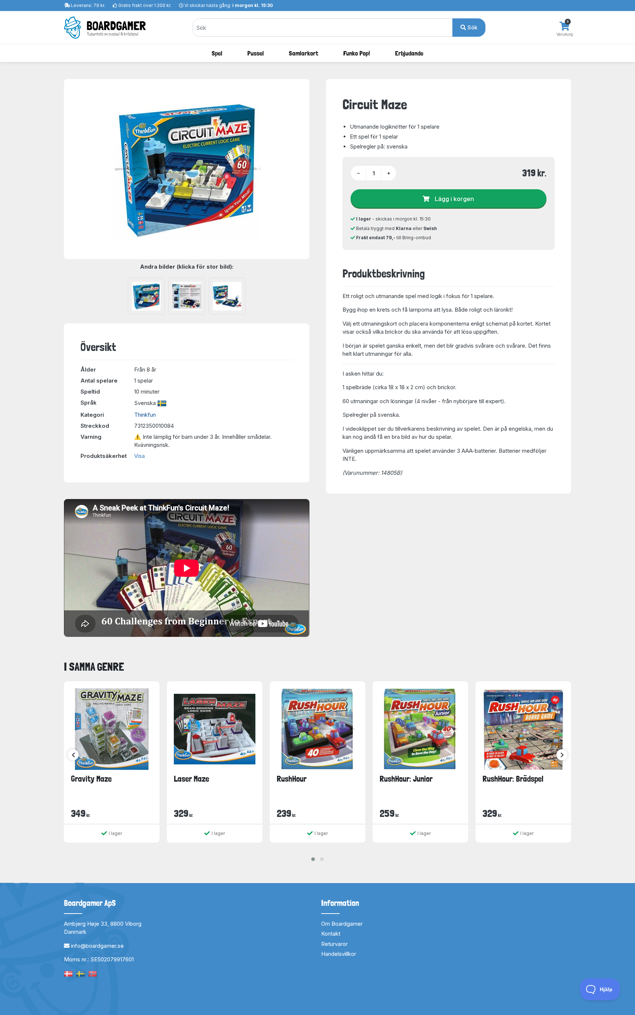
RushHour (291, 778)
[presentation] (73, 754)
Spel (217, 53)
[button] (313, 859)
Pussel (255, 53)
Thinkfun (145, 414)
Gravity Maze (91, 778)
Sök (471, 27)
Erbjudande (409, 53)
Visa (139, 455)
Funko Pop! (356, 53)
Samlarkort (303, 53)
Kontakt (330, 933)
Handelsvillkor (338, 953)
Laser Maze (191, 778)
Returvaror (334, 943)
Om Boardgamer (342, 923)
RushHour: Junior (406, 778)
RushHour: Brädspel (512, 778)
